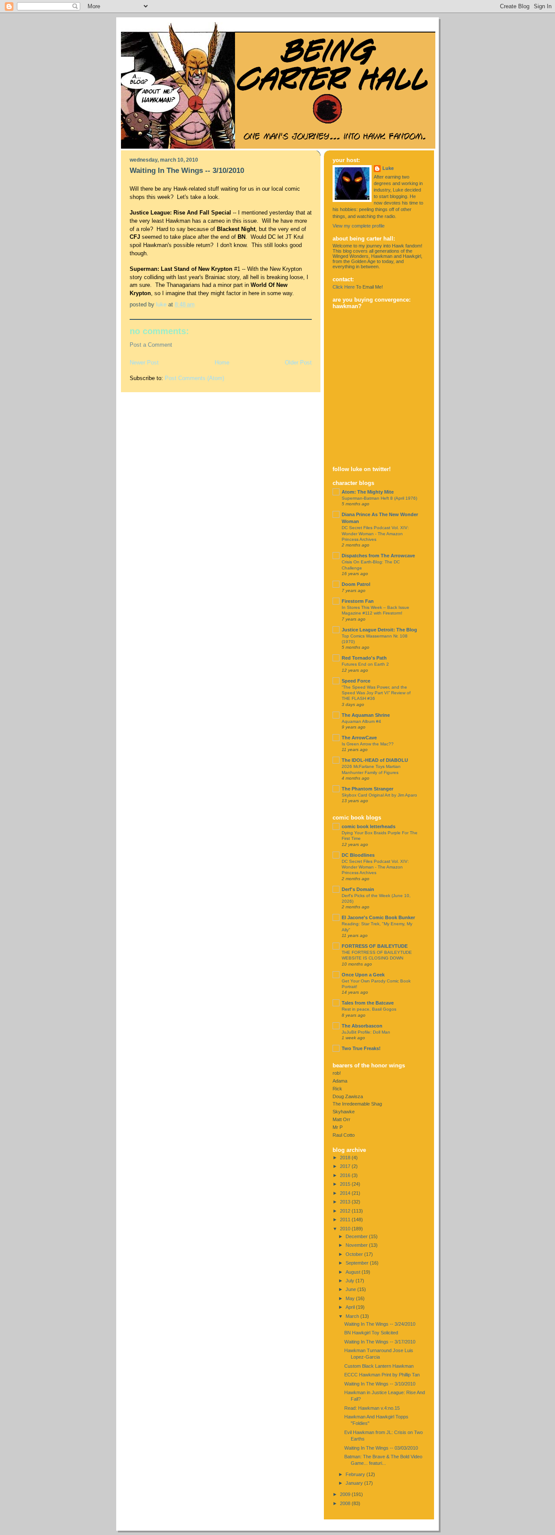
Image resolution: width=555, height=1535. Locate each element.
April (351, 1307)
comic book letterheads (368, 826)
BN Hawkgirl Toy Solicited (371, 1332)
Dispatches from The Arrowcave (378, 555)
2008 (346, 1503)
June (351, 1289)
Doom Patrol (356, 584)
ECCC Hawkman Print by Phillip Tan (382, 1374)
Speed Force (356, 680)
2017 (346, 1166)
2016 (346, 1175)
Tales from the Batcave (368, 1002)
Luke (388, 168)
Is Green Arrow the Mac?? (368, 743)
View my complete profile (359, 225)
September (358, 1262)
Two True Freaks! (361, 1048)
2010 (346, 1228)
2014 (346, 1193)
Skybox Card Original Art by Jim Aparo (379, 795)
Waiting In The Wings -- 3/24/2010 (379, 1324)
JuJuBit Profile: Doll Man (366, 1032)
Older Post (298, 362)
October (355, 1254)
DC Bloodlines (358, 855)
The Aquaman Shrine (366, 715)
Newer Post (144, 362)
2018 (346, 1157)
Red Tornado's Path (364, 657)
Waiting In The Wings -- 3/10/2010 (379, 1383)
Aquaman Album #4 (361, 721)
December (357, 1236)
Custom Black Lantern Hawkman (379, 1366)
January (355, 1483)
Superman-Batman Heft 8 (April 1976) (379, 498)
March (353, 1316)
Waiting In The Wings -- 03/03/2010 (381, 1447)
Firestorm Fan (358, 601)
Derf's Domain (358, 889)
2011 (346, 1219)
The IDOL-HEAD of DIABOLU (375, 760)
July (351, 1280)
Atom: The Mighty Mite (368, 491)
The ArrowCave (359, 737)
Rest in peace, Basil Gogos (369, 1009)
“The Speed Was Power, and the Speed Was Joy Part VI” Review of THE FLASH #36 (376, 693)
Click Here (344, 286)
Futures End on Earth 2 (365, 664)
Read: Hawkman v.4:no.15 (372, 1408)
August (354, 1272)
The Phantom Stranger (367, 788)
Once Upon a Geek (363, 974)
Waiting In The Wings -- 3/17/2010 (379, 1341)
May (351, 1298)
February (356, 1474)
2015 (346, 1184)
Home (222, 362)
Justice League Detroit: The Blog (379, 629)
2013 (346, 1201)
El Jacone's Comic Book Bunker (378, 917)
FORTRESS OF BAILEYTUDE (375, 946)
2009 (346, 1494)
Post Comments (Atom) (194, 378)
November (357, 1245)
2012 (346, 1210)
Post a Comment (151, 344)
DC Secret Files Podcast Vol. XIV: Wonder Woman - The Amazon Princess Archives (375, 533)
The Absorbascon (362, 1025)
